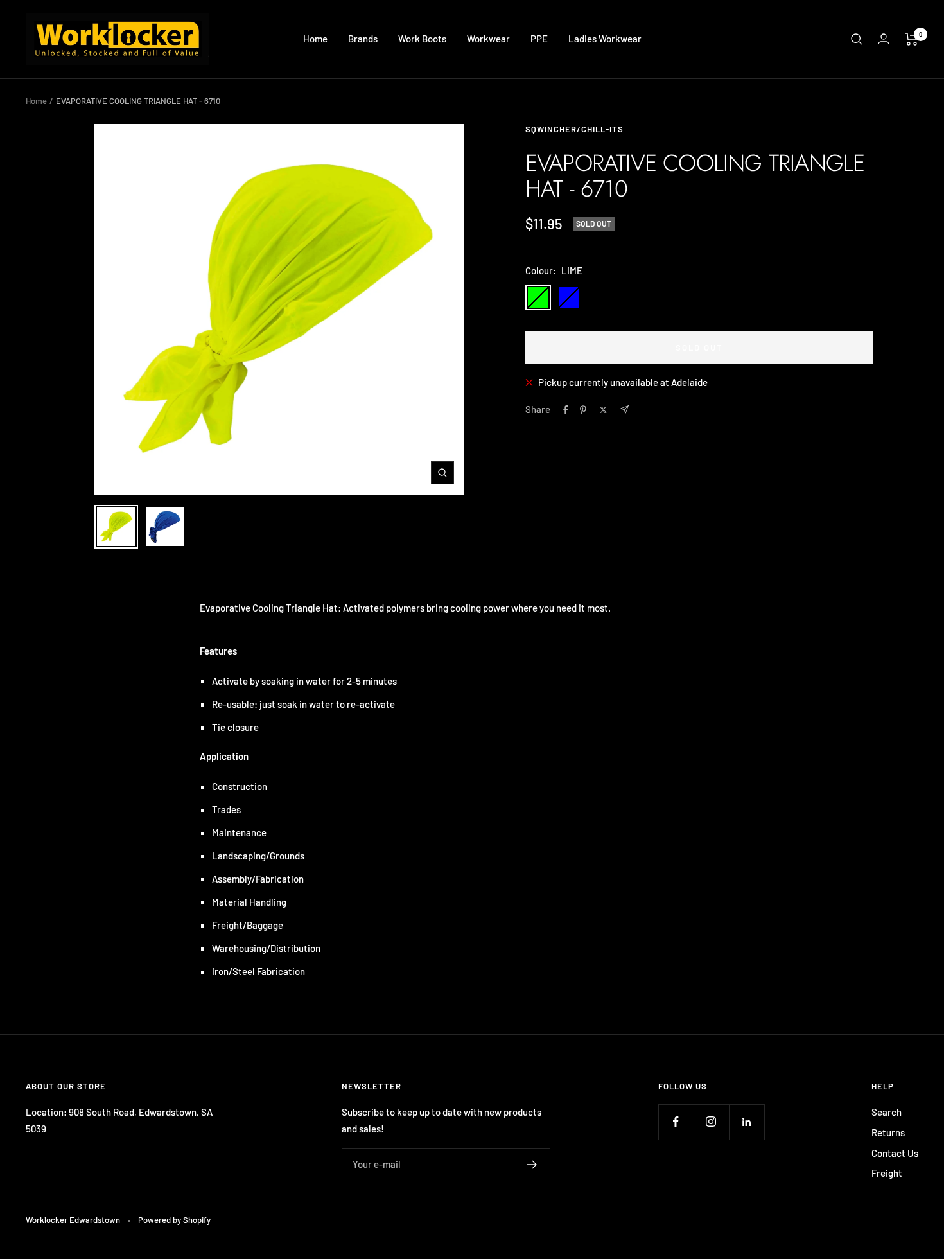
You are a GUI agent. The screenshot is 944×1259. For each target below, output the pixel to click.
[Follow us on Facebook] (676, 1122)
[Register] (532, 1164)
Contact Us (894, 1153)
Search (886, 1112)
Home (315, 38)
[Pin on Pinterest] (583, 409)
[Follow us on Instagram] (711, 1122)
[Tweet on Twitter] (603, 409)
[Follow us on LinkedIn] (746, 1122)
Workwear (488, 38)
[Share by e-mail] (624, 409)
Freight (886, 1173)
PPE (539, 38)
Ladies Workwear (605, 38)
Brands (363, 38)
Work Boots (422, 38)
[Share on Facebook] (565, 409)
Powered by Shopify (174, 1220)
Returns (888, 1132)
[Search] (856, 39)
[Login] (883, 38)
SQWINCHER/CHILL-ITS (574, 129)
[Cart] (911, 39)
